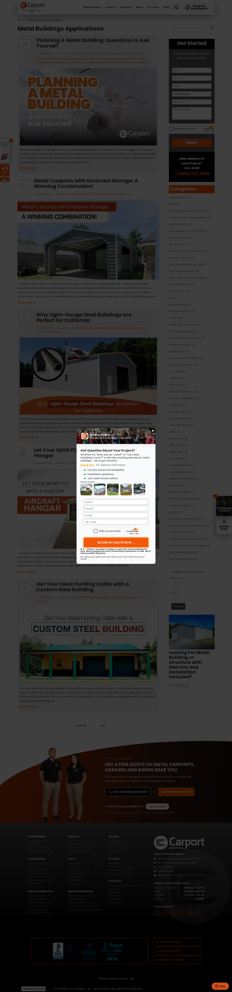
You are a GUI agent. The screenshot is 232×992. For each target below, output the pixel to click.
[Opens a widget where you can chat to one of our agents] (220, 986)
